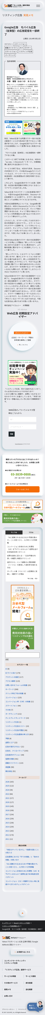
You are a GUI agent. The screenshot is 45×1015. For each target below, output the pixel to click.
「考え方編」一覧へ (32, 578)
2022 (7, 794)
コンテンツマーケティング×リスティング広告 (15, 961)
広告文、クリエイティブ (14, 750)
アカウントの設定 (12, 677)
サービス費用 (31, 976)
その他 (7, 709)
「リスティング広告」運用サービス (17, 969)
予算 (7, 738)
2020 (7, 802)
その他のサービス (11, 983)
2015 (7, 822)
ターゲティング (11, 714)
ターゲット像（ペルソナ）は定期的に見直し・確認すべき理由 (22, 572)
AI (6, 668)
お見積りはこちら (23, 952)
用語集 (7, 767)
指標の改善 (9, 759)
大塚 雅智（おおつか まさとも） (22, 81)
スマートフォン (20, 44)
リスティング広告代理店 (14, 730)
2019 (7, 806)
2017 (7, 814)
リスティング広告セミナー (15, 726)
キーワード (9, 689)
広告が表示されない (13, 746)
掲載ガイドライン (11, 47)
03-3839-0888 (21, 474)
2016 (7, 818)
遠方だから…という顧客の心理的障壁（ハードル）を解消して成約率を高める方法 (22, 565)
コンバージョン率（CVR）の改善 (17, 701)
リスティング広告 (17, 15)
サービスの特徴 (10, 976)
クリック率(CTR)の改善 (14, 693)
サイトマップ (22, 1009)
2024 (7, 790)
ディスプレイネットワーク (15, 718)
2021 (7, 798)
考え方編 (14, 532)
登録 (11, 434)
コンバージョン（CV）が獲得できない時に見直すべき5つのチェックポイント (22, 882)
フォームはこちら (22, 489)
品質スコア (9, 742)
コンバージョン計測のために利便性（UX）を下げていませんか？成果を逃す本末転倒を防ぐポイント (22, 549)
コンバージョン (11, 697)
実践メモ (7, 989)
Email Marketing (19, 444)
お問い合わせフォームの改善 (16, 685)
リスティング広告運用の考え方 (17, 734)
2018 (7, 810)
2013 (7, 831)
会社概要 (29, 989)
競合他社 (8, 771)
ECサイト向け (10, 673)
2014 (7, 826)
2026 (7, 781)
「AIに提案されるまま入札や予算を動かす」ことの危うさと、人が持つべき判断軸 (22, 540)
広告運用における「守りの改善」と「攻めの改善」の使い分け (22, 858)
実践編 (31, 532)
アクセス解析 (10, 681)
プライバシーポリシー (8, 1009)
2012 (7, 835)
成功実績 (29, 983)
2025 (7, 785)
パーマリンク (10, 55)
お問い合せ (8, 996)
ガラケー (27, 47)
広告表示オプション (13, 755)
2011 (7, 839)
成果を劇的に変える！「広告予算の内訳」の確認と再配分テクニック (21, 557)
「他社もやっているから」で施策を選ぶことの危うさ (22, 851)
